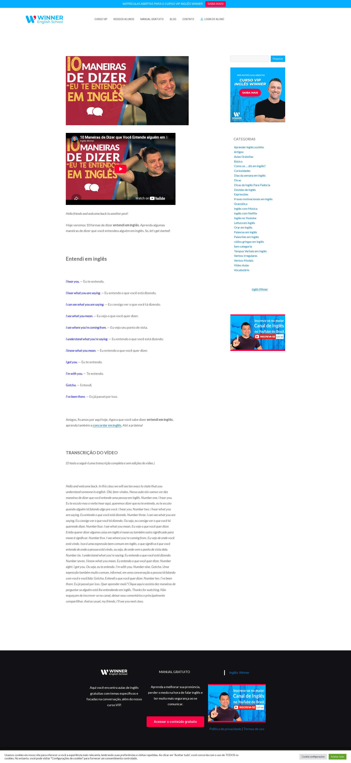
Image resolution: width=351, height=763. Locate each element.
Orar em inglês (243, 227)
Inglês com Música (245, 208)
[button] (175, 721)
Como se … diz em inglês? (250, 166)
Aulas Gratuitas (243, 156)
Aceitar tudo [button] (337, 756)
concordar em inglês (107, 425)
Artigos (239, 152)
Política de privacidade (225, 729)
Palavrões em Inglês (246, 237)
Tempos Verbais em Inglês (250, 251)
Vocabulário (241, 270)
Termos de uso (254, 729)
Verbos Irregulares (245, 255)
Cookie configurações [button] (313, 756)
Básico (238, 161)
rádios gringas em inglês (249, 241)
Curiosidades (242, 170)
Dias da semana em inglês (250, 175)
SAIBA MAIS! (215, 3)
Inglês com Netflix (245, 213)
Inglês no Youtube (245, 218)
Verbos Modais (243, 260)
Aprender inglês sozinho (249, 147)
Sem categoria (243, 246)
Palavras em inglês (245, 232)
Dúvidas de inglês (245, 189)
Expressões (241, 194)
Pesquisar (278, 58)
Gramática (240, 203)
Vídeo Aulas (241, 265)
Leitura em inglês (244, 222)
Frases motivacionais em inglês (253, 199)
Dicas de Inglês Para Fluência (252, 185)
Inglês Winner (260, 289)
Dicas (237, 180)
